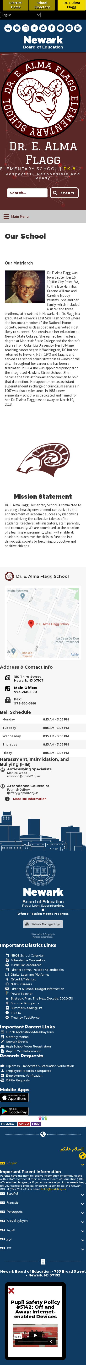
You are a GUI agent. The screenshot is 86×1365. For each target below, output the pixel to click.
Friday (7, 753)
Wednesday (11, 736)
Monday (8, 719)
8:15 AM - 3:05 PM (56, 719)
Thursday (9, 744)
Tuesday (9, 728)
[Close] (12, 1291)
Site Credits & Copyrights (43, 934)
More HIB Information (29, 799)
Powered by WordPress (43, 937)
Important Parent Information (30, 1171)
